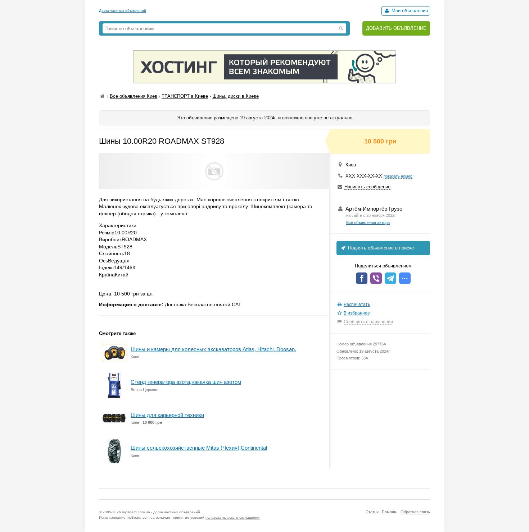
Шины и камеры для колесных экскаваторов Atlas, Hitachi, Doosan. (213, 349)
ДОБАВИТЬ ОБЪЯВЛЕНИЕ (396, 28)
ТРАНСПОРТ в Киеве (185, 96)
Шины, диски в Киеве (235, 96)
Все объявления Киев (133, 96)
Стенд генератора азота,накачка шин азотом (186, 382)
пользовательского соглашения (232, 517)
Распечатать (357, 304)
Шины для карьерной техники (167, 415)
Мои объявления (409, 10)
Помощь (389, 512)
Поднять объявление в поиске (380, 248)
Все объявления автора (368, 222)
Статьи (372, 512)
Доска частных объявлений (122, 11)
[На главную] (102, 96)
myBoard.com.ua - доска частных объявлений (161, 512)
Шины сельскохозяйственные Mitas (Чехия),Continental (199, 448)
